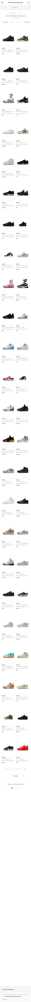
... (22, 769)
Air (12, 22)
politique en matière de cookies (13, 996)
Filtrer (15, 7)
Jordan (19, 13)
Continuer (4, 999)
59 (24, 769)
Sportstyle (5, 22)
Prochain (15, 776)
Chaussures (13, 13)
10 (20, 769)
